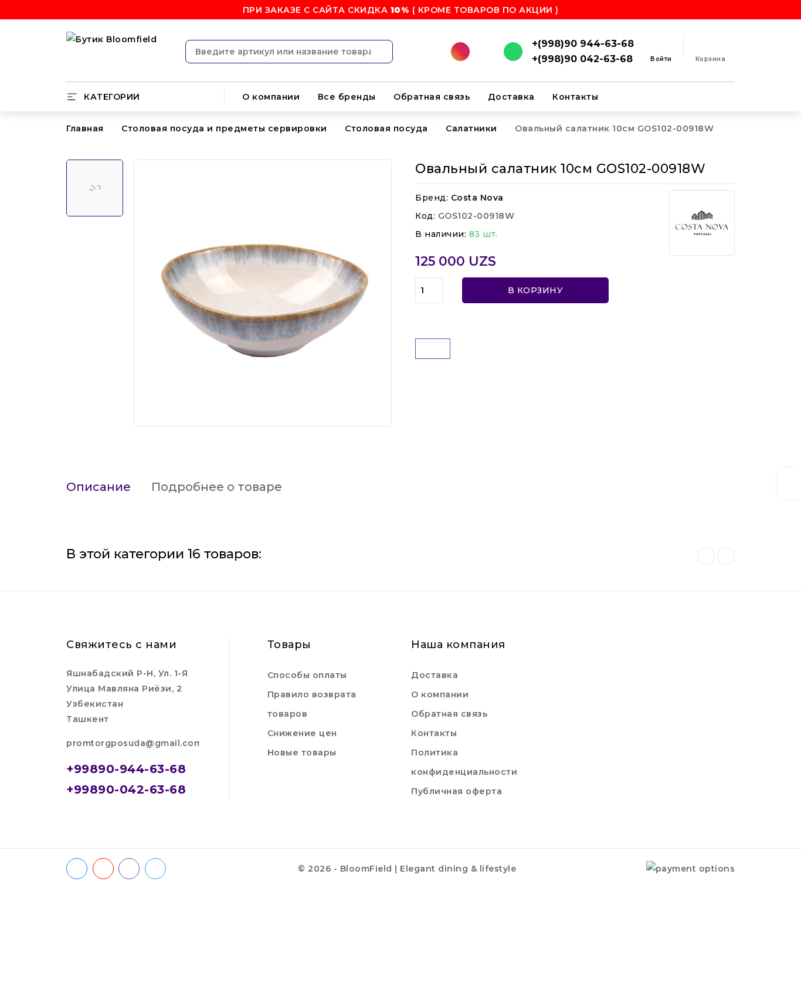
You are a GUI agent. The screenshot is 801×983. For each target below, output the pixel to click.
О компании (271, 96)
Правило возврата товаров (312, 704)
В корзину (536, 290)
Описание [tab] (98, 487)
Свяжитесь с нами (121, 644)
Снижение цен (302, 733)
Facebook (78, 868)
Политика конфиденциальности (464, 762)
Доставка (511, 96)
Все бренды (347, 96)
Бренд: (431, 197)
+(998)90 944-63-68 (583, 43)
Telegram (156, 868)
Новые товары (302, 752)
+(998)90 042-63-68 (582, 59)
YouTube (104, 868)
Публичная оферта (456, 791)
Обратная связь (431, 96)
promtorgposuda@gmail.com (134, 743)
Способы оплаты (307, 675)
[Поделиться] (433, 348)
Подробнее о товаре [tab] (216, 487)
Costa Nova (477, 197)
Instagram (130, 868)
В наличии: (440, 234)
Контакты (575, 96)
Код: (425, 216)
